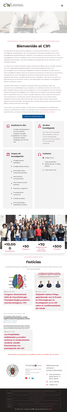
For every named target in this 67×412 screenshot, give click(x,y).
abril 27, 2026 (10, 331)
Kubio (50, 409)
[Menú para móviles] (62, 5)
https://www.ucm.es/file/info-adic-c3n (47, 406)
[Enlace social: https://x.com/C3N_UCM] (30, 378)
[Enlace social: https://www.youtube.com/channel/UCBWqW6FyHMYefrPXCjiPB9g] (26, 378)
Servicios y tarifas (48, 112)
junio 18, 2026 (10, 291)
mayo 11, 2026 (42, 291)
